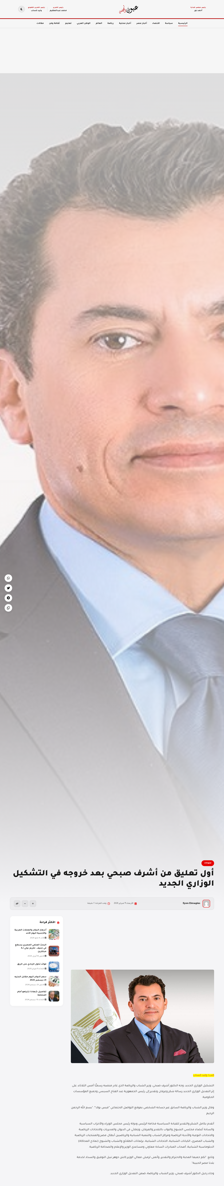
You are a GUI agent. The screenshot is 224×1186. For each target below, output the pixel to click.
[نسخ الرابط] (17, 903)
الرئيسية (182, 23)
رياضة (110, 23)
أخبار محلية (125, 23)
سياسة (169, 23)
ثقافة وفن (54, 23)
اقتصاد (156, 23)
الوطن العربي (83, 23)
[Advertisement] (132, 48)
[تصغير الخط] (25, 903)
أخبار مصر (141, 23)
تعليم (68, 23)
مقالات (40, 23)
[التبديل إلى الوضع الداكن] (21, 9)
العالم (99, 23)
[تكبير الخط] (33, 903)
